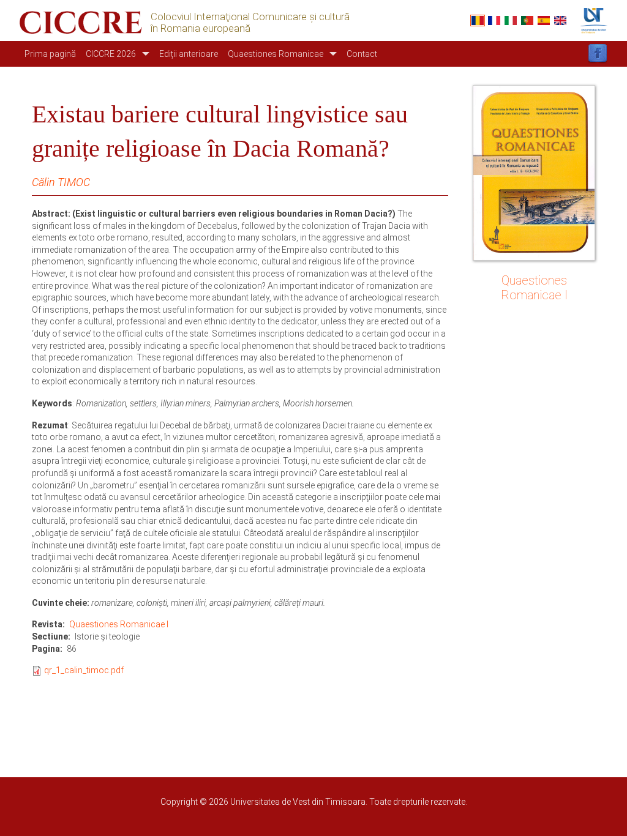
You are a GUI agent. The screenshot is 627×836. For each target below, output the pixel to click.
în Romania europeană (200, 28)
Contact (362, 54)
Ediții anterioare (188, 54)
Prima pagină (50, 54)
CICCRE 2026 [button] (111, 54)
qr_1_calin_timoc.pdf (84, 670)
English (560, 20)
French (494, 20)
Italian (510, 20)
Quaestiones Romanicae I (118, 624)
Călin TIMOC (61, 182)
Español (543, 20)
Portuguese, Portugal (527, 20)
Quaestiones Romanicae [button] (275, 54)
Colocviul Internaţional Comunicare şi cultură (250, 17)
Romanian (477, 20)
